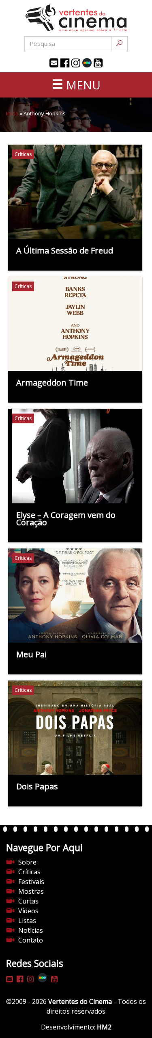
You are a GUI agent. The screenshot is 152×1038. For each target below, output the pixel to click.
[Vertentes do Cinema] (76, 18)
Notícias (30, 930)
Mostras (31, 891)
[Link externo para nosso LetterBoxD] (87, 62)
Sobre (27, 862)
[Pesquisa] (119, 43)
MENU (82, 85)
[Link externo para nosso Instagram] (75, 63)
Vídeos (28, 910)
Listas (27, 920)
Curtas (28, 901)
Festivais (31, 881)
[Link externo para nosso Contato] (53, 63)
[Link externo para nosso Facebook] (64, 63)
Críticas (29, 871)
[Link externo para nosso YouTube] (98, 63)
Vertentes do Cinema (80, 1001)
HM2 (104, 1027)
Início (12, 113)
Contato (30, 940)
